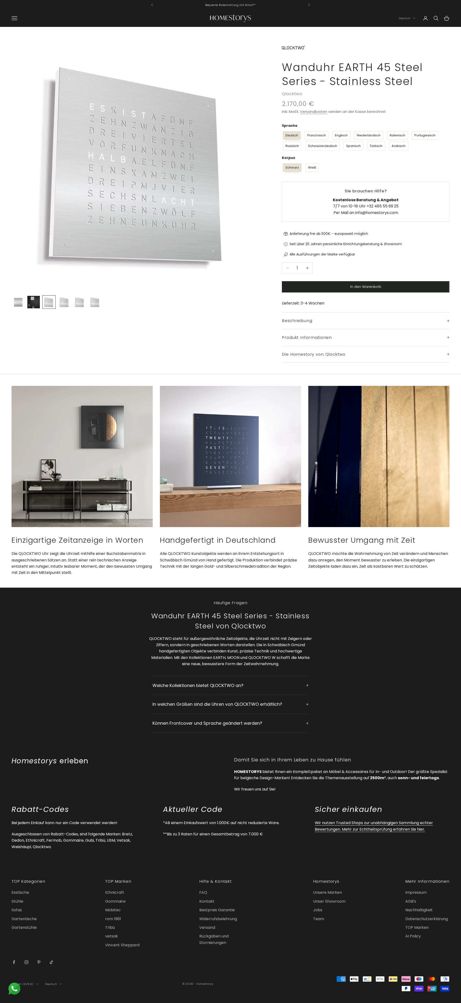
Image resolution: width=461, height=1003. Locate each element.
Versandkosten (313, 111)
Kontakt (206, 901)
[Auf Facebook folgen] (14, 962)
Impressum (416, 892)
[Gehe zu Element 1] (18, 302)
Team (318, 919)
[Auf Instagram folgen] (26, 962)
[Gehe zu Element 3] (49, 302)
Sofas (17, 910)
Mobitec (113, 910)
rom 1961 (113, 919)
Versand (207, 927)
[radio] (291, 135)
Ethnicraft (114, 892)
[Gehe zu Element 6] (95, 302)
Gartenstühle (24, 927)
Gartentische (24, 919)
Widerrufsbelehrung (218, 919)
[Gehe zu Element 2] (33, 302)
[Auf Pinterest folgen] (38, 962)
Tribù (110, 927)
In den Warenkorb (365, 286)
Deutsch (405, 18)
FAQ (203, 892)
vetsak (111, 936)
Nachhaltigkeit (419, 910)
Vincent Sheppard (122, 945)
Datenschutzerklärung (426, 919)
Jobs (317, 910)
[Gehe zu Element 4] (64, 302)
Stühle (17, 901)
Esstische (20, 892)
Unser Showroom (329, 901)
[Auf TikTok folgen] (51, 962)
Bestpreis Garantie (217, 910)
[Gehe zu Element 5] (79, 302)
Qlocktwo (292, 94)
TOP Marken (417, 927)
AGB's (410, 901)
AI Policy (413, 936)
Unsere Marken (327, 892)
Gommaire (115, 901)
